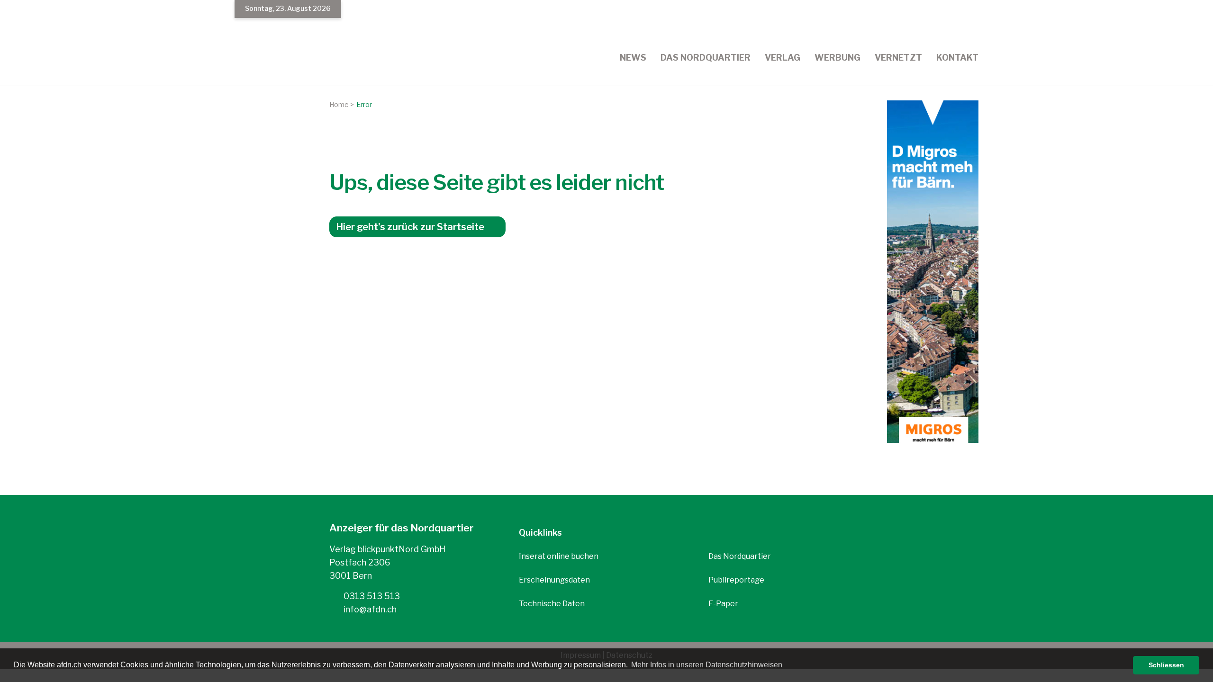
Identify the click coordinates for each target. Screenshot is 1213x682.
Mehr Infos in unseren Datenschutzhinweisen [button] (706, 665)
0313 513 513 (371, 596)
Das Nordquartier (739, 556)
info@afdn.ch (369, 609)
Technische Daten (552, 603)
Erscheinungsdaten (554, 579)
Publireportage (736, 579)
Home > (341, 104)
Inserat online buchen (558, 556)
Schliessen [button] (1166, 665)
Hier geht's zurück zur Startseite (410, 227)
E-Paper (723, 603)
